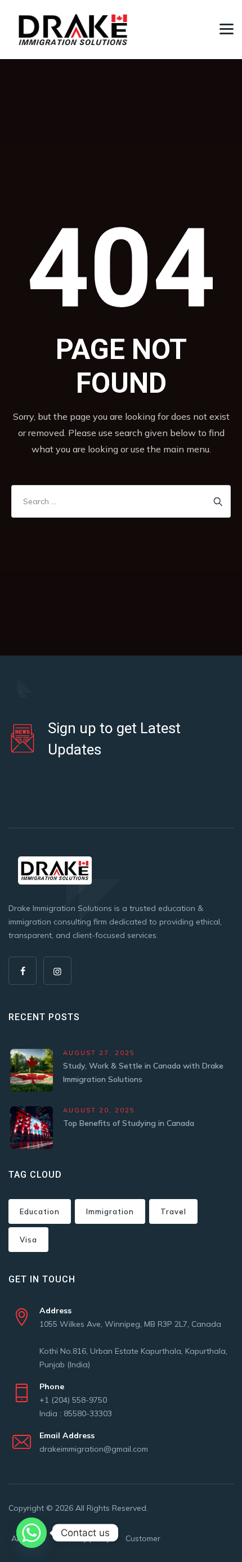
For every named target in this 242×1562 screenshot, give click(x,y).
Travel (173, 1211)
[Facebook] (22, 971)
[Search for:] (121, 501)
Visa (28, 1239)
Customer (143, 1538)
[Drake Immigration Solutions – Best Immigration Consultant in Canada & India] (73, 29)
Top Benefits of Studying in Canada (128, 1123)
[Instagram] (57, 971)
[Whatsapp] (31, 1533)
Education (40, 1211)
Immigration (110, 1211)
